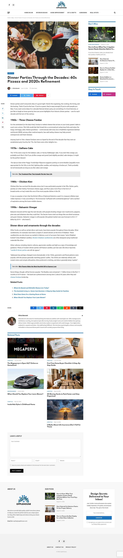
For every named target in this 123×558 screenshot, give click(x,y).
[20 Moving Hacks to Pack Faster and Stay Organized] (65, 379)
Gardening (83, 12)
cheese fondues (15, 277)
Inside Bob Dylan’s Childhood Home (21, 404)
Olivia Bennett (16, 88)
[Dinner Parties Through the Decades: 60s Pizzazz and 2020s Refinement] (42, 68)
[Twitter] (3, 113)
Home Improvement (57, 12)
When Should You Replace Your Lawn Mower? (29, 297)
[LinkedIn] (3, 118)
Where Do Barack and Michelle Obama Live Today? (31, 288)
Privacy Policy (96, 524)
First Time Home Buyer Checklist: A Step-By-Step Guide (64, 364)
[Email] (3, 127)
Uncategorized (11, 391)
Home (8, 17)
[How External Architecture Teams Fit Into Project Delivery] (93, 61)
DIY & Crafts (71, 12)
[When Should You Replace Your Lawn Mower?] (25, 379)
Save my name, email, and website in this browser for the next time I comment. (33, 465)
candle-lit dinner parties (19, 250)
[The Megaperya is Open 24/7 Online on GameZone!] (25, 348)
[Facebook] (3, 108)
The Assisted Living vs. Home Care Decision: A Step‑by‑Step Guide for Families (41, 291)
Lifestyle (10, 73)
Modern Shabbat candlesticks (42, 238)
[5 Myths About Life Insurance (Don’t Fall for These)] (65, 409)
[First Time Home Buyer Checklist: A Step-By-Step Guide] (65, 348)
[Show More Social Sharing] (48, 95)
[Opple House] (61, 5)
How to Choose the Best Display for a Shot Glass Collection (107, 69)
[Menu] (8, 13)
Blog (13, 17)
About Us (50, 547)
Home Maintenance (93, 44)
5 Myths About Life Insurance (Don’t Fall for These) (64, 426)
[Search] (115, 13)
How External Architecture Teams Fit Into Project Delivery (107, 60)
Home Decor (28, 12)
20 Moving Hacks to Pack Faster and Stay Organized (63, 395)
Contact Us (59, 547)
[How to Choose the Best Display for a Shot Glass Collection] (93, 70)
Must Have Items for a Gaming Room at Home (30, 294)
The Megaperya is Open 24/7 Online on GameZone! (22, 364)
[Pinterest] (3, 122)
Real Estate (94, 12)
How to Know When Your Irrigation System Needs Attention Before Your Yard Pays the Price (101, 48)
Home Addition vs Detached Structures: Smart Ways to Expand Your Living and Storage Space (107, 78)
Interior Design (41, 12)
